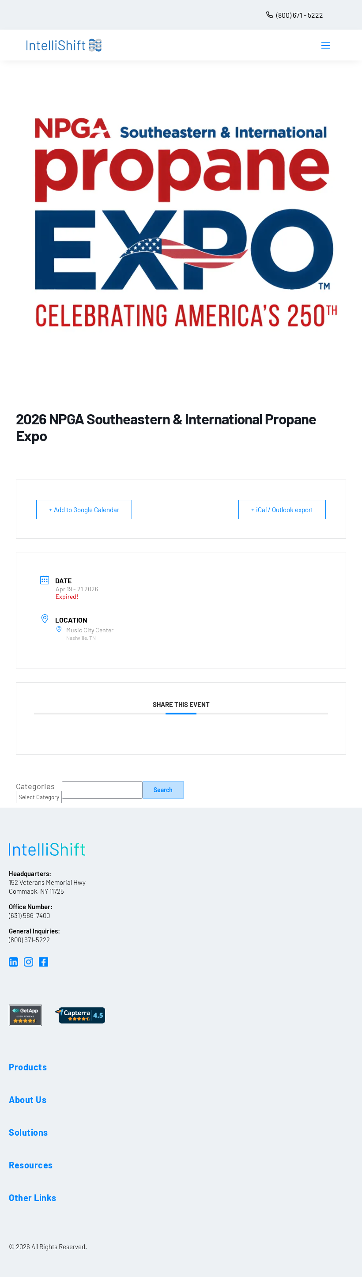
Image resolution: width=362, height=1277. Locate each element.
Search (163, 789)
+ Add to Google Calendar (84, 510)
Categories (35, 786)
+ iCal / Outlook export (282, 510)
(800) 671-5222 (29, 940)
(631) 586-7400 (29, 915)
